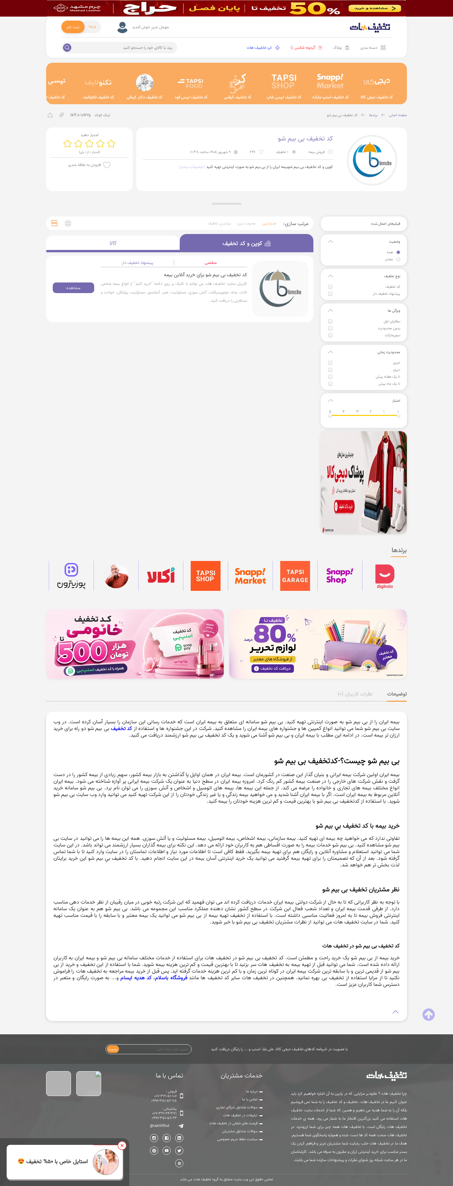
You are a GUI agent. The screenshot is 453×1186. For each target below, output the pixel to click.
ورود (92, 26)
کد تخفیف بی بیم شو (342, 115)
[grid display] (68, 223)
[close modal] (122, 1145)
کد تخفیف (392, 286)
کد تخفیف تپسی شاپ (284, 97)
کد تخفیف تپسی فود (191, 97)
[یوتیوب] (166, 1150)
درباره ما (252, 1091)
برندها (373, 115)
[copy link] (62, 115)
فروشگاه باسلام (171, 977)
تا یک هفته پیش (388, 376)
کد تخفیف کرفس (237, 97)
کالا (113, 243)
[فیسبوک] (166, 1138)
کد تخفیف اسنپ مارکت (330, 97)
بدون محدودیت (389, 328)
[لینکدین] (179, 1138)
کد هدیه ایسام (136, 977)
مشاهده (73, 288)
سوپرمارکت (392, 335)
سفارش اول (392, 321)
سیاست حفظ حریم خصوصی (237, 1139)
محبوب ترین (246, 223)
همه (390, 252)
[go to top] (428, 1014)
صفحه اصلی (398, 115)
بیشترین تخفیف (219, 223)
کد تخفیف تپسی (51, 97)
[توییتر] (179, 1150)
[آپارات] (179, 1163)
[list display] (54, 223)
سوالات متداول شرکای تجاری (237, 1107)
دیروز (396, 369)
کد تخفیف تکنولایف (98, 97)
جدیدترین (269, 223)
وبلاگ (337, 47)
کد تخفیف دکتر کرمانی (144, 97)
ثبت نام (73, 27)
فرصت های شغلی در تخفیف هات (233, 1123)
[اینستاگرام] (154, 1138)
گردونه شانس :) (303, 47)
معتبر (389, 259)
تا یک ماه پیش (389, 383)
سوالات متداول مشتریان (240, 1131)
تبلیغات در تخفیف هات (240, 1115)
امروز (396, 362)
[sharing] (50, 115)
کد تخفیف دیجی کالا (376, 97)
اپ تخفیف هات (259, 47)
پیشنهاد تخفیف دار (386, 293)
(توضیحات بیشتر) (192, 167)
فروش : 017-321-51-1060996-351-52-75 (164, 1096)
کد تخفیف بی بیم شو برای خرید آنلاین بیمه (205, 275)
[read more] (226, 1012)
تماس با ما (250, 1099)
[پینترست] (154, 1150)
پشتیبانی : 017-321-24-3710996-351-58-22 (164, 1113)
